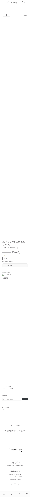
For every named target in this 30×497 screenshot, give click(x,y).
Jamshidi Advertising (18, 465)
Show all (25, 15)
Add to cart (6, 258)
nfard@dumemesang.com (15, 479)
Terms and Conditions (15, 462)
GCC (12, 261)
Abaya (9, 261)
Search (4, 395)
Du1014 (8, 387)
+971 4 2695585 (17, 474)
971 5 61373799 (18, 476)
